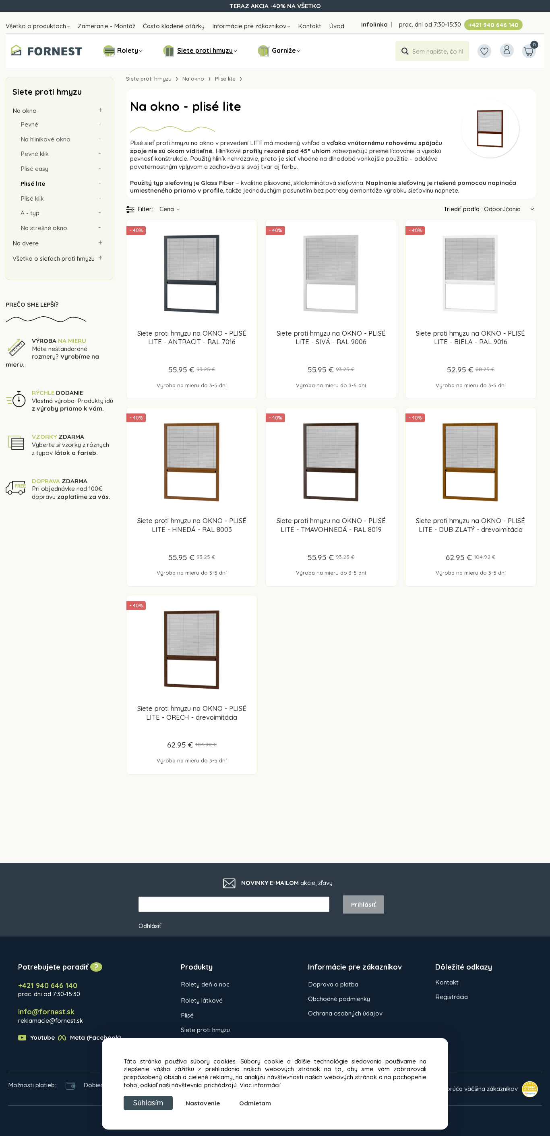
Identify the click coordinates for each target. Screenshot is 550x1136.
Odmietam (255, 1103)
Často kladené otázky (174, 26)
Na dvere (25, 243)
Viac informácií (260, 1085)
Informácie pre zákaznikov (249, 26)
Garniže (284, 50)
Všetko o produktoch (36, 26)
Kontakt (309, 26)
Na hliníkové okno (45, 139)
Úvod (336, 26)
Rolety (127, 50)
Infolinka (374, 24)
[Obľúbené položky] (484, 51)
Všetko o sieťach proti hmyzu (53, 258)
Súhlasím (148, 1102)
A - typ (30, 213)
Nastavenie (203, 1103)
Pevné (29, 124)
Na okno (24, 110)
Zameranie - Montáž (106, 26)
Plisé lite (33, 183)
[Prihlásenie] (507, 50)
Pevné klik (35, 154)
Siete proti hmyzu (205, 50)
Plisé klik (32, 198)
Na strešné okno (44, 228)
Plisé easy (34, 168)
